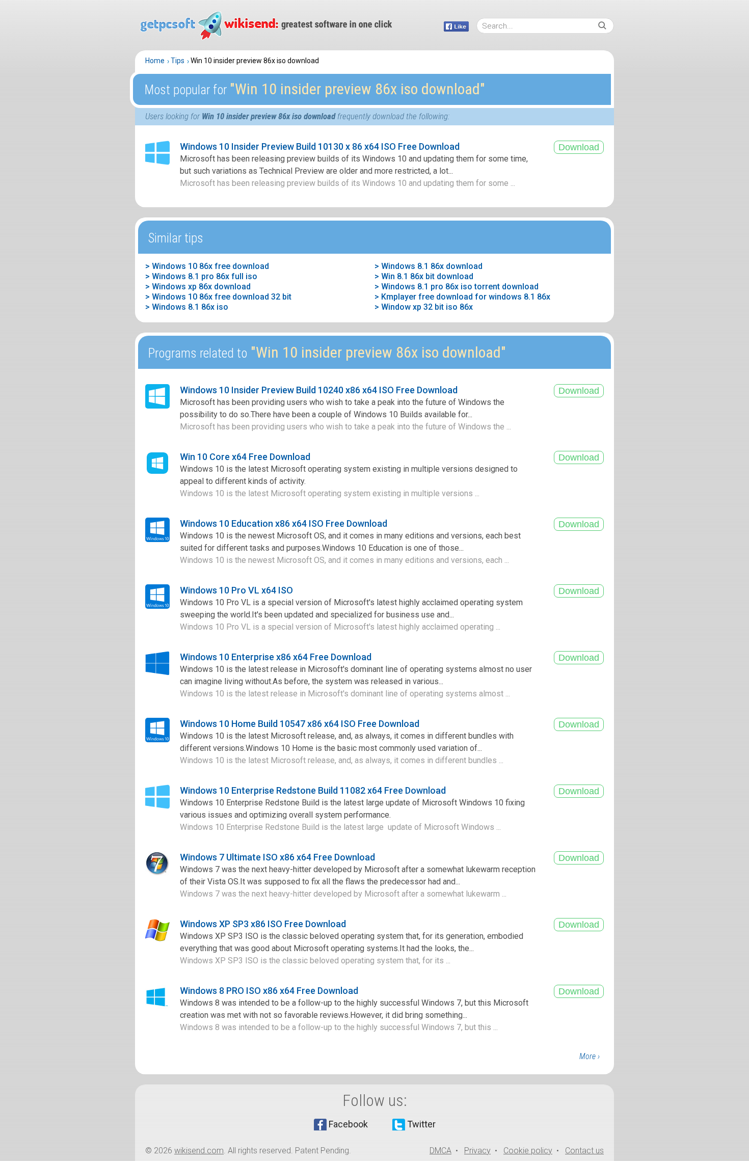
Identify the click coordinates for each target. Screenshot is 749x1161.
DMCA (440, 1150)
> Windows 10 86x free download (207, 266)
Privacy (477, 1150)
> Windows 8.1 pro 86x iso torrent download (456, 286)
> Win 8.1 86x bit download (423, 276)
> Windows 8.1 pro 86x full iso (201, 276)
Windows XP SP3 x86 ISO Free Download (263, 924)
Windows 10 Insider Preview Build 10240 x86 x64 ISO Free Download (319, 390)
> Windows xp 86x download (198, 286)
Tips (177, 61)
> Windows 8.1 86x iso (186, 307)
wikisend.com (199, 1150)
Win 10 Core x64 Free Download (245, 456)
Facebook (348, 1124)
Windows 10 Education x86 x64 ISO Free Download (283, 523)
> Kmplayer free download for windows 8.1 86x (462, 297)
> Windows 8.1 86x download (428, 266)
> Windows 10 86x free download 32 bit (218, 297)
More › (589, 1056)
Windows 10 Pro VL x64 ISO (236, 590)
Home (155, 61)
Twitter (421, 1124)
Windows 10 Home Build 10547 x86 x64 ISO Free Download (299, 723)
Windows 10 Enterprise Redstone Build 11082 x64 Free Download (313, 790)
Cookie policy (527, 1150)
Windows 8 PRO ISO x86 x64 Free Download (269, 990)
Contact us (584, 1150)
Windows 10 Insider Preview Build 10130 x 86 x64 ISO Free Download (320, 146)
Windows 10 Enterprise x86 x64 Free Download (275, 657)
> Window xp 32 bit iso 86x (423, 307)
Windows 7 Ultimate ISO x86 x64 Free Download (277, 857)
